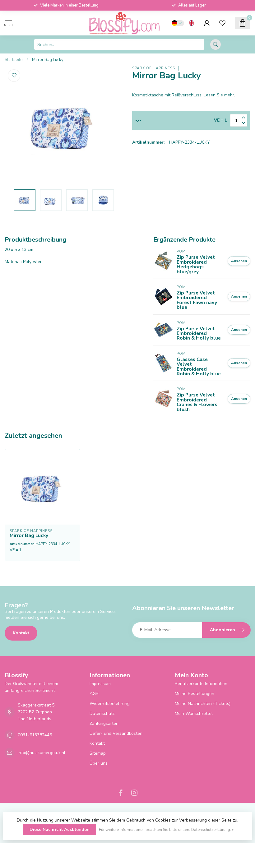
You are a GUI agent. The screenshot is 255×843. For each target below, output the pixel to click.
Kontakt (21, 633)
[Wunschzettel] (222, 23)
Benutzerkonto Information (201, 684)
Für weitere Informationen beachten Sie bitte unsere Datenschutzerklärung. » (166, 829)
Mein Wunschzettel (194, 713)
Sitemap (98, 753)
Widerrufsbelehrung (110, 703)
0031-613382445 (35, 735)
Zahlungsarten (104, 723)
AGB (94, 694)
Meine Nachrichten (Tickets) (202, 703)
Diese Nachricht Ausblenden (60, 829)
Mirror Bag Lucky (47, 60)
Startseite (14, 60)
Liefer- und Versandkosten (116, 733)
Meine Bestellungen (194, 694)
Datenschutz (102, 713)
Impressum (100, 684)
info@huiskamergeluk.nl (41, 753)
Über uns (99, 763)
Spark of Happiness (153, 68)
